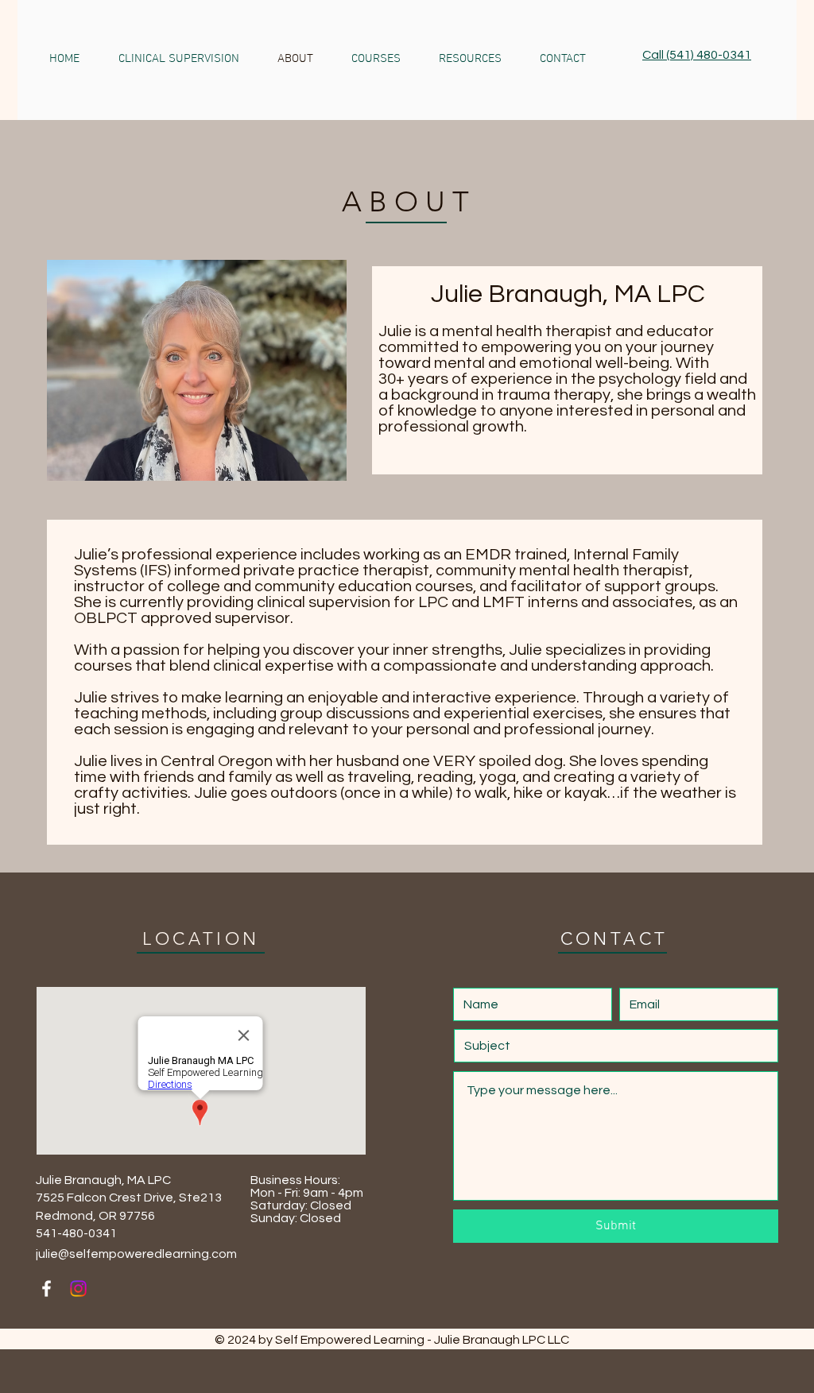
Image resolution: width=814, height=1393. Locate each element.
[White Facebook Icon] (46, 1288)
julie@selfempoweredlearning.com (136, 1254)
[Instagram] (78, 1288)
